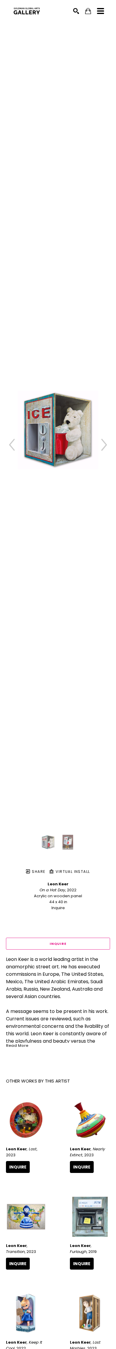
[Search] (76, 11)
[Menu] (100, 11)
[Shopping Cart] (88, 11)
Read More (17, 1045)
